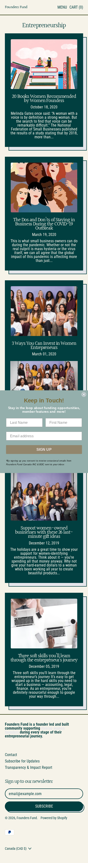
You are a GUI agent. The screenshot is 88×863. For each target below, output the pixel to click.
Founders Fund (16, 7)
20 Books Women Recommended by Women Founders (44, 98)
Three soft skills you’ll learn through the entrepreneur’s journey (44, 658)
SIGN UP (44, 449)
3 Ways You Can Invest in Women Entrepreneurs (44, 345)
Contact (11, 754)
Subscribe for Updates (22, 761)
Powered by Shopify (54, 818)
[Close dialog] (83, 394)
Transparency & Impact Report (28, 767)
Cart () (76, 8)
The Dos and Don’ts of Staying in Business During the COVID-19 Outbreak (44, 224)
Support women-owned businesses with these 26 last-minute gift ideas (44, 532)
